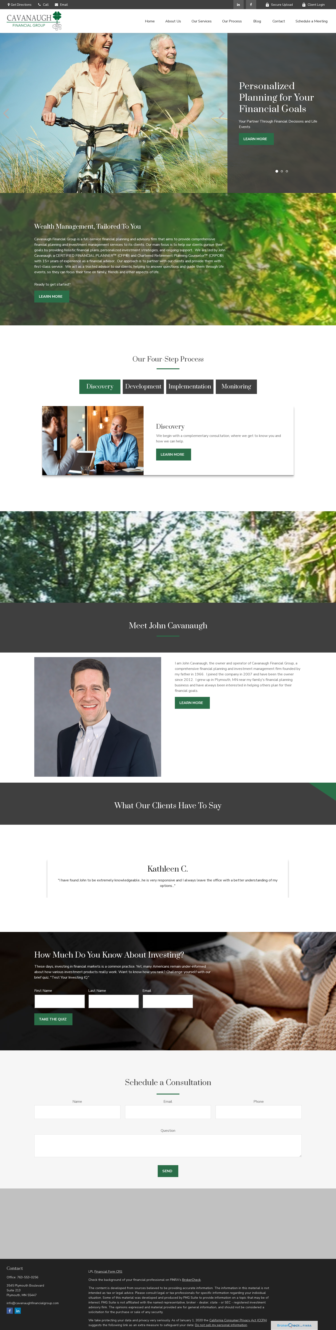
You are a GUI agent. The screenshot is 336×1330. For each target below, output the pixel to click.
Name (77, 1101)
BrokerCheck (191, 1280)
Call (46, 5)
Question (168, 1130)
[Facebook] (251, 4)
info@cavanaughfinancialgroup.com (33, 1303)
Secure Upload (282, 5)
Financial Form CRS (108, 1271)
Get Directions (21, 5)
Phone (258, 1101)
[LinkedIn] (238, 4)
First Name (43, 990)
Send (167, 1171)
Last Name (97, 990)
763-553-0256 (27, 1277)
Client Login (316, 5)
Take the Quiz (53, 1019)
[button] (150, 20)
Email (64, 5)
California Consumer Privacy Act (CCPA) (238, 1320)
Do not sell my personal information (221, 1325)
